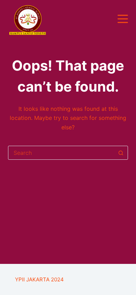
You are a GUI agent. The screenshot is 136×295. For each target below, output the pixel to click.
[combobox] (61, 153)
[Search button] (121, 152)
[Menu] (123, 19)
